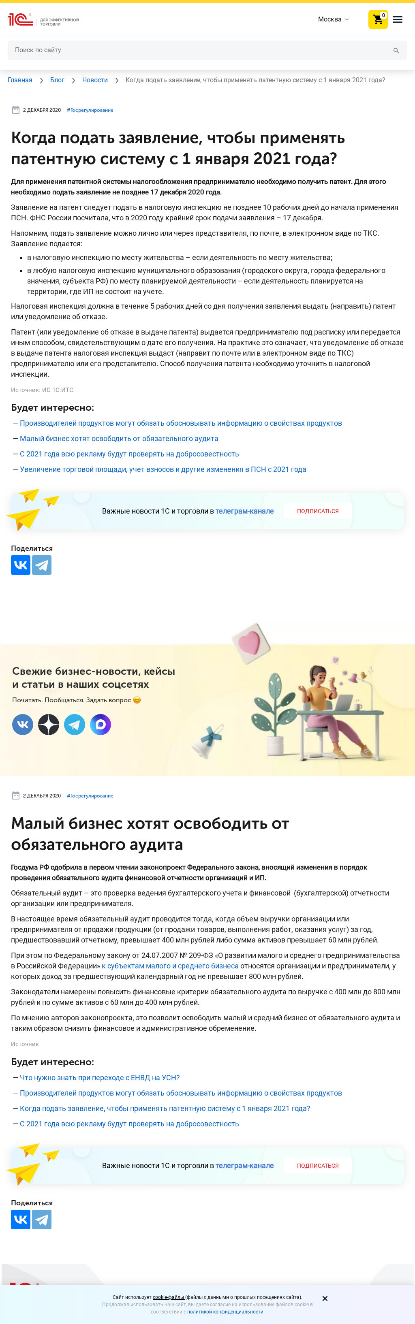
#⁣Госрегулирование (90, 110)
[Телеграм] (74, 724)
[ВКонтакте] (20, 565)
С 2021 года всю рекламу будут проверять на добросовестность (129, 454)
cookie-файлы (169, 1297)
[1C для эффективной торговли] (50, 19)
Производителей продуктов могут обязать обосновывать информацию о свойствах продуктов (181, 423)
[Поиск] (396, 50)
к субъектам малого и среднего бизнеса (170, 966)
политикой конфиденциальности (225, 1312)
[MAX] (100, 724)
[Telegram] (41, 565)
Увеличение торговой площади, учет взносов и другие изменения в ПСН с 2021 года (163, 469)
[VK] (22, 724)
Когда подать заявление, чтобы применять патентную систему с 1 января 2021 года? (165, 1108)
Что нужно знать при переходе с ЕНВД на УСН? (100, 1077)
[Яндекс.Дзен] (48, 724)
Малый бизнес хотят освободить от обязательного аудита (119, 438)
